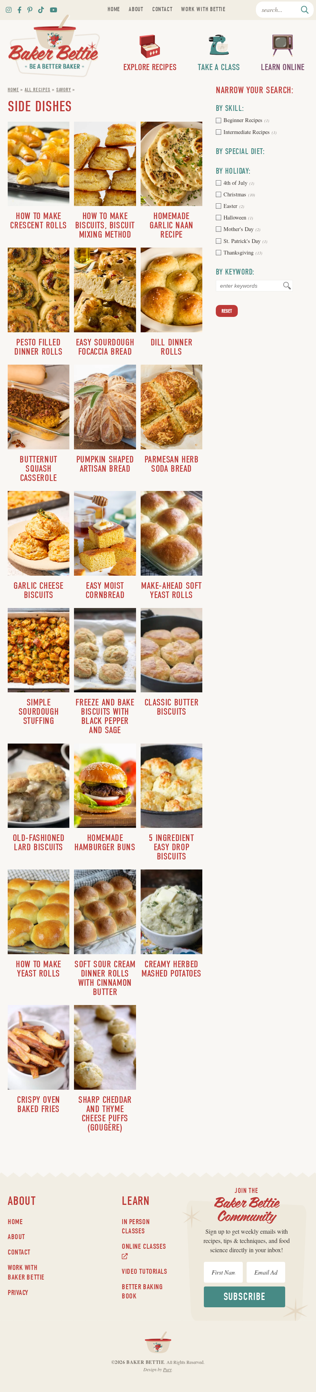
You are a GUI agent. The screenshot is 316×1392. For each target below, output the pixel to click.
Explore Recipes (149, 67)
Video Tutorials (144, 1271)
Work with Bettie (203, 9)
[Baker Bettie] (54, 46)
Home (114, 9)
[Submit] (305, 10)
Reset (227, 311)
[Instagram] (8, 9)
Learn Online (282, 67)
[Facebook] (19, 9)
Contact (162, 9)
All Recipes (37, 89)
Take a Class (219, 67)
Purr (167, 1369)
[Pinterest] (29, 9)
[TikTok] (41, 9)
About (136, 9)
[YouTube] (53, 9)
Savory (63, 89)
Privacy (18, 1292)
